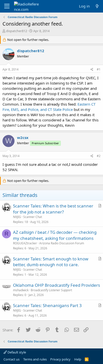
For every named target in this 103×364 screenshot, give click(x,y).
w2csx (22, 137)
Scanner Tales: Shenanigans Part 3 (47, 305)
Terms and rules (35, 359)
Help (77, 359)
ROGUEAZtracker (25, 243)
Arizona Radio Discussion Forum (61, 243)
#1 (98, 69)
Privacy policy (60, 359)
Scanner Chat (32, 217)
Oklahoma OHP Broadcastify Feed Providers (56, 285)
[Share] (92, 69)
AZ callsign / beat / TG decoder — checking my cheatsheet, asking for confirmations (54, 235)
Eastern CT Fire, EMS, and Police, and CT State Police (49, 107)
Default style (16, 352)
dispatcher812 (16, 31)
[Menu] (7, 6)
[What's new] (97, 6)
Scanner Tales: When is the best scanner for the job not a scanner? (53, 209)
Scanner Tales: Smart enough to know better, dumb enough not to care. (50, 262)
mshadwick (20, 290)
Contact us (12, 359)
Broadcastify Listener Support (51, 290)
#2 (98, 156)
